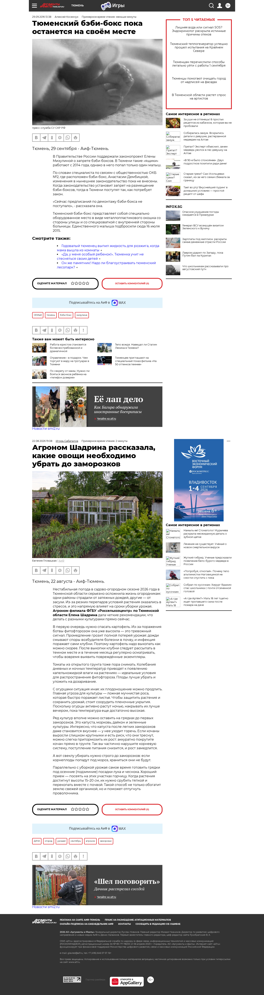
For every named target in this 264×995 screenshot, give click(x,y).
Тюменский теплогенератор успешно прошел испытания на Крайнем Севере (199, 47)
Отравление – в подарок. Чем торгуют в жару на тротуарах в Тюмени (69, 361)
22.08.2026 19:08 (42, 440)
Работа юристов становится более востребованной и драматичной (68, 348)
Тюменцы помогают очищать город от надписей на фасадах (199, 80)
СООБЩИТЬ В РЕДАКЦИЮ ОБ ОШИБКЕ (158, 924)
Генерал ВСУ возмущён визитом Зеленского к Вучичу (203, 227)
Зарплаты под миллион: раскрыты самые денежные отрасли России (204, 240)
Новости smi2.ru (46, 429)
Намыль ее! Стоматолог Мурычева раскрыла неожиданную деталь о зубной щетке (206, 533)
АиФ (61, 560)
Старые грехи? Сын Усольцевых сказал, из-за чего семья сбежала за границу (207, 177)
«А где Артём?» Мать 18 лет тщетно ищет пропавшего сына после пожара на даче (206, 601)
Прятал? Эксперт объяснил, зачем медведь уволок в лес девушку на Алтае (205, 150)
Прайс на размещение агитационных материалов (138, 920)
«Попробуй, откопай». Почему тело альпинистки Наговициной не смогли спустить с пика (206, 574)
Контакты (124, 924)
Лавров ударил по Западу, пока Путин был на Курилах (202, 254)
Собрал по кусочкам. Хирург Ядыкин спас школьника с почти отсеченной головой (207, 588)
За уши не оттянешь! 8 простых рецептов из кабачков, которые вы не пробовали (208, 123)
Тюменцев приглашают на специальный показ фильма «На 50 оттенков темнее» (136, 361)
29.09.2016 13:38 (41, 16)
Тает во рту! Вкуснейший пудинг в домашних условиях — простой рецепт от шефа (205, 190)
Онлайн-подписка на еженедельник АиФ (86, 924)
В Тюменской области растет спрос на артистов (199, 96)
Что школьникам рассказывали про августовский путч (205, 268)
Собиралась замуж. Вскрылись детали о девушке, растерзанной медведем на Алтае (205, 136)
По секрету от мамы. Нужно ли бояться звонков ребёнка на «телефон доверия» (70, 374)
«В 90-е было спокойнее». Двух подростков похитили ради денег (205, 162)
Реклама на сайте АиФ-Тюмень (80, 920)
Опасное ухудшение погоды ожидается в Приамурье (200, 213)
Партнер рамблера (95, 979)
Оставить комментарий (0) (132, 283)
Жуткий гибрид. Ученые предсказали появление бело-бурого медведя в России (208, 561)
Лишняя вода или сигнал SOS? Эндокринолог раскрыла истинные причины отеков (199, 31)
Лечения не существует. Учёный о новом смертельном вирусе (205, 545)
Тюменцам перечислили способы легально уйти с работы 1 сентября (198, 63)
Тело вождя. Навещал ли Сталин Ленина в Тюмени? (136, 346)
